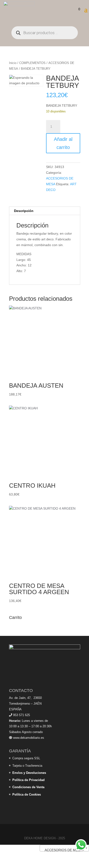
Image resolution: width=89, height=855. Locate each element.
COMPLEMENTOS (32, 63)
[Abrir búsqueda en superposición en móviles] (44, 33)
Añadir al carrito (63, 143)
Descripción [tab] (23, 211)
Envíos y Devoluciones (29, 773)
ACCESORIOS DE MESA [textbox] (63, 850)
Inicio (12, 63)
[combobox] (64, 848)
